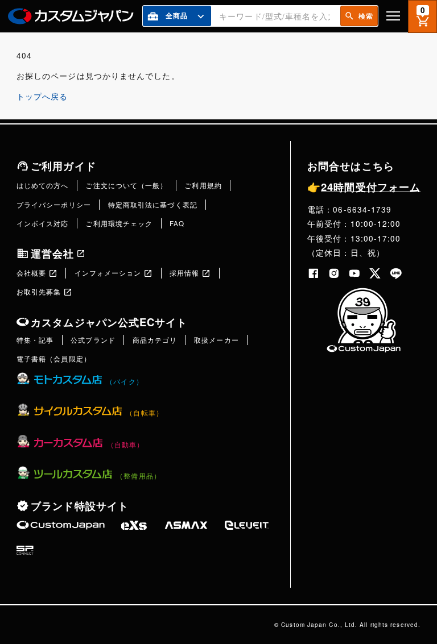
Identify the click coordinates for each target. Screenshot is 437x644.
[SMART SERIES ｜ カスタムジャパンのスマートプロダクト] (61, 525)
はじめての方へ (43, 185)
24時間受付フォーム (363, 186)
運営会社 (52, 253)
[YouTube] (354, 273)
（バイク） (124, 381)
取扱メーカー (216, 339)
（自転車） (144, 412)
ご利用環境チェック (118, 223)
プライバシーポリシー (54, 204)
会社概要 (31, 272)
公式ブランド (93, 339)
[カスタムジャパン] (71, 16)
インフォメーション (108, 272)
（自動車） (125, 444)
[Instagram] (334, 273)
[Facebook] (313, 273)
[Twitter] (375, 273)
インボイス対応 (43, 223)
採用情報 (184, 272)
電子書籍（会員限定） (54, 358)
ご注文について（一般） (126, 185)
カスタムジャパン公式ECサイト (109, 322)
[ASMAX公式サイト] (186, 525)
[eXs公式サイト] (134, 525)
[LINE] (396, 273)
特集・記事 (35, 339)
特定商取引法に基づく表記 (152, 204)
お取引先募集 (39, 291)
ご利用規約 (202, 185)
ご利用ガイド (63, 165)
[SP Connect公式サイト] (25, 550)
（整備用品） (138, 475)
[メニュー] (393, 16)
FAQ (177, 223)
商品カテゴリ (155, 339)
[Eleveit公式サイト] (247, 525)
